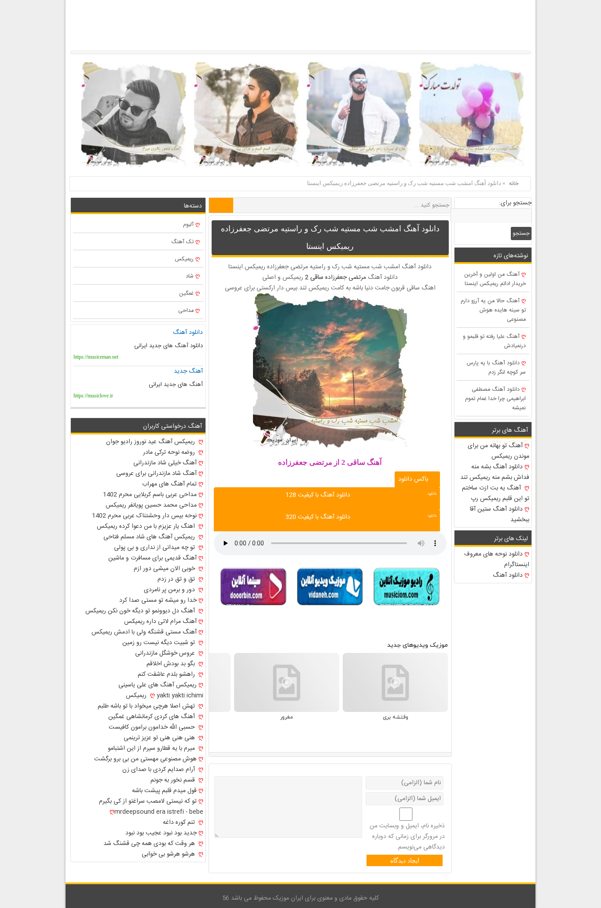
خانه (514, 184)
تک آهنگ (182, 242)
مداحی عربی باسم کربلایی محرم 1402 (150, 494)
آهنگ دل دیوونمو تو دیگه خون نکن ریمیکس (141, 611)
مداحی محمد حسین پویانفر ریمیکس (151, 505)
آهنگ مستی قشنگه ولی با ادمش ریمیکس (144, 632)
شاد (190, 276)
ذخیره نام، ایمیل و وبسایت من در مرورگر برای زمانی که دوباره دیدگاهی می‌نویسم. (407, 836)
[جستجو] (221, 205)
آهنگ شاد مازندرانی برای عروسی (156, 473)
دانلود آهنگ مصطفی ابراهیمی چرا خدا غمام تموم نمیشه (495, 399)
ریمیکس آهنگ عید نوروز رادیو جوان (151, 442)
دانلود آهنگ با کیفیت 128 (318, 495)
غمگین (186, 293)
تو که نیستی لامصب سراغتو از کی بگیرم (148, 801)
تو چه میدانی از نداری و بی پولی (155, 547)
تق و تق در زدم (177, 579)
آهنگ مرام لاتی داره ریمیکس (160, 621)
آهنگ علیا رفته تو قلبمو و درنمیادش (494, 341)
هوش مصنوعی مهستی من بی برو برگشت (145, 759)
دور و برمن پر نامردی (170, 590)
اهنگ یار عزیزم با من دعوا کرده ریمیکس (147, 526)
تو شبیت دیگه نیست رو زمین (159, 642)
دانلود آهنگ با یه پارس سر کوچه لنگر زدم (496, 368)
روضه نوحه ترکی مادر (170, 452)
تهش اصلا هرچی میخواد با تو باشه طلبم (147, 706)
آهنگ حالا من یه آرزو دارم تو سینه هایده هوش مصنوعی (493, 310)
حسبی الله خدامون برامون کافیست (153, 727)
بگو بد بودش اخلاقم (172, 664)
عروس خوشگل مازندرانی (166, 653)
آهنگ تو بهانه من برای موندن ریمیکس (498, 451)
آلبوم (188, 225)
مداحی (186, 310)
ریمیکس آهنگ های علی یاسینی (157, 685)
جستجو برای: (515, 203)
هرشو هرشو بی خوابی (169, 854)
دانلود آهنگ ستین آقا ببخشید (499, 514)
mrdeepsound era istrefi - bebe (158, 812)
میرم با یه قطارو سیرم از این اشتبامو (152, 748)
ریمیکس (184, 259)
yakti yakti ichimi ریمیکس (164, 695)
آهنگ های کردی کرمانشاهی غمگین (152, 717)
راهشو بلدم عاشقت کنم (167, 674)
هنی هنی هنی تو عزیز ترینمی (160, 738)
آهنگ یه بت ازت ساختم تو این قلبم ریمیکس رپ (495, 493)
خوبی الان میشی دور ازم (165, 568)
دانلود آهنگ (508, 575)
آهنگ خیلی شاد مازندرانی (165, 463)
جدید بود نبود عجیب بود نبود (161, 833)
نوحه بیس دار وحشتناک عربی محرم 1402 (144, 516)
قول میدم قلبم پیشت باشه (164, 791)
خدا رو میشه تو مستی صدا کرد (158, 600)
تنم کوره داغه (180, 822)
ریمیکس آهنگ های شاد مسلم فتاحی (150, 537)
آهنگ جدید (188, 371)
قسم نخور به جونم (173, 780)
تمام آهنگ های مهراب (169, 484)
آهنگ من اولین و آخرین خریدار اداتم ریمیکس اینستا (495, 279)
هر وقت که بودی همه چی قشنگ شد (150, 843)
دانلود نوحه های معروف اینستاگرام (496, 559)
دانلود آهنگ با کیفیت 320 (318, 517)
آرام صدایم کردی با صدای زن (159, 769)
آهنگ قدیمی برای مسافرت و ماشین (152, 558)
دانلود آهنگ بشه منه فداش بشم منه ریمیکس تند (494, 472)
